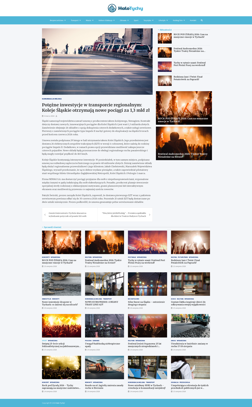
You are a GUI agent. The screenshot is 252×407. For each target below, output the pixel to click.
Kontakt (193, 20)
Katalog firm (178, 20)
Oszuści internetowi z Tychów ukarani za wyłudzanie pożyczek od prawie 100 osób (67, 214)
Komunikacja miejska (52, 99)
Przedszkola (185, 382)
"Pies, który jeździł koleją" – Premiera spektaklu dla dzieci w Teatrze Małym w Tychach (124, 214)
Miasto (88, 20)
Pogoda (88, 341)
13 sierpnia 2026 (179, 391)
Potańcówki (183, 257)
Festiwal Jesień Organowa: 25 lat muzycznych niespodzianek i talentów (144, 346)
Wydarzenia (55, 257)
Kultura (88, 257)
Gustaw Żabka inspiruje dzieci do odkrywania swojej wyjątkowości (188, 303)
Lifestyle (162, 20)
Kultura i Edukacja (105, 20)
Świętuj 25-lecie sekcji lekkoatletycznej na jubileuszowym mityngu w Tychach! (60, 346)
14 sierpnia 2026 (93, 350)
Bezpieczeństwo (56, 20)
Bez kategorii (133, 299)
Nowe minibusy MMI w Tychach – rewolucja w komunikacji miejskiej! (146, 386)
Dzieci (173, 299)
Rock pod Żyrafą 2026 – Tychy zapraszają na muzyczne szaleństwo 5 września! (61, 388)
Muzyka (174, 257)
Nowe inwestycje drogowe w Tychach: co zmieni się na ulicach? (60, 303)
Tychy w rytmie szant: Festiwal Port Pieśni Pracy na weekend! (190, 64)
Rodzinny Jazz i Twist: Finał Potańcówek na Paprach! (188, 78)
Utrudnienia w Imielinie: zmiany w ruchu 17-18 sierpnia (189, 345)
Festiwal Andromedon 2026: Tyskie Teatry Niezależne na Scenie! (189, 51)
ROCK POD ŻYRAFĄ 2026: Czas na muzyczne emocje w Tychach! (191, 35)
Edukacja (174, 382)
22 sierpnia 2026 (93, 266)
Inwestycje (46, 299)
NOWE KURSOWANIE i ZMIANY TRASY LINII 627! (101, 303)
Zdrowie (123, 20)
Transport (74, 20)
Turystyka (147, 20)
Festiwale (132, 257)
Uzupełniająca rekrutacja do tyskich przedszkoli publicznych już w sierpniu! (190, 388)
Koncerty (46, 257)
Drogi (173, 341)
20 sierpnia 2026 (50, 308)
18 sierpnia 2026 (136, 308)
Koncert (45, 382)
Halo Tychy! (60, 403)
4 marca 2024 (49, 116)
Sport (136, 20)
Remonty (55, 299)
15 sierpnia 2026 (179, 308)
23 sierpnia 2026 (50, 266)
